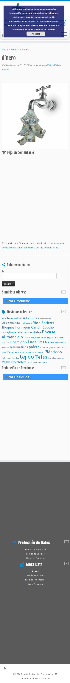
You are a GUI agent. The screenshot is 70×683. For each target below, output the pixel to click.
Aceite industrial (12, 318)
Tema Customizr (43, 678)
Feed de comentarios (35, 579)
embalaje (35, 332)
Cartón (36, 327)
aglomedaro (45, 318)
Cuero (26, 332)
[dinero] (35, 115)
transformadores (56, 357)
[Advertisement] (35, 420)
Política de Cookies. (45, 29)
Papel (10, 352)
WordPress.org (35, 584)
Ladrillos (36, 342)
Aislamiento (11, 322)
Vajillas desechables (14, 362)
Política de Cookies (35, 553)
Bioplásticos (43, 322)
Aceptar (36, 33)
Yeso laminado (40, 362)
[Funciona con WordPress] (56, 673)
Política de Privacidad (35, 549)
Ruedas (15, 357)
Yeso (29, 362)
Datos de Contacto (35, 558)
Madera (49, 342)
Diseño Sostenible (30, 674)
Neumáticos (19, 346)
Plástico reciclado (34, 352)
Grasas (5, 342)
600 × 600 (52, 65)
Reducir (15, 49)
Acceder (35, 571)
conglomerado (12, 332)
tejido (27, 356)
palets (34, 346)
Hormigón (18, 342)
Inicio (5, 49)
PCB (17, 352)
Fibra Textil (59, 337)
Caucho (48, 327)
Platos (23, 352)
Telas (41, 356)
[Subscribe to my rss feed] (4, 271)
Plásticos (53, 351)
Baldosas (26, 323)
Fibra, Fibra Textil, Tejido (41, 337)
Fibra (26, 337)
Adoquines (31, 318)
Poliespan (6, 357)
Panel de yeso (47, 347)
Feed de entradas (35, 575)
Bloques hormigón (16, 327)
